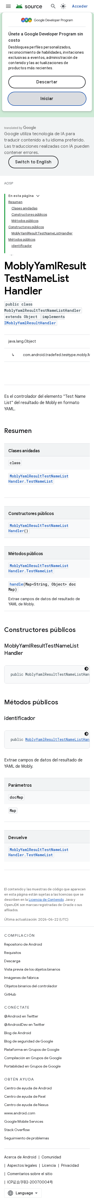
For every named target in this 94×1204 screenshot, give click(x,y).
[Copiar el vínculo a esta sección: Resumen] (37, 431)
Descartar (47, 82)
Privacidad (70, 1165)
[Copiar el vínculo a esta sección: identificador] (40, 719)
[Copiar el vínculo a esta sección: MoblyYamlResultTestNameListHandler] (28, 653)
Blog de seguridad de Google (28, 1041)
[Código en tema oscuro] (86, 669)
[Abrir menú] (8, 6)
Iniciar (47, 98)
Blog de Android (17, 1033)
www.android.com (19, 1113)
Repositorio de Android (23, 944)
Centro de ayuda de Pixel (24, 1096)
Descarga (12, 961)
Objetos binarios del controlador (30, 986)
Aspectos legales (22, 1165)
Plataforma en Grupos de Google (31, 1049)
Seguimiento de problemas (26, 1138)
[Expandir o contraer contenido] (38, 196)
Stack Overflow (17, 1129)
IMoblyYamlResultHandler (30, 322)
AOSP (8, 183)
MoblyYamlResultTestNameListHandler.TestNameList (38, 479)
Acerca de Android (20, 1157)
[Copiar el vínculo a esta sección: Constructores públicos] (81, 630)
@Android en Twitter (21, 1016)
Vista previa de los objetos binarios (32, 969)
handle (16, 584)
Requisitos (12, 952)
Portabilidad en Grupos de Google (32, 1066)
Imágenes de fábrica (21, 977)
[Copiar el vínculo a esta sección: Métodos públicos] (63, 703)
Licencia (49, 1165)
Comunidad (51, 1157)
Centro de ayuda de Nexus (26, 1104)
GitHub (10, 994)
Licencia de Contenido (46, 899)
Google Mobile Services (23, 1121)
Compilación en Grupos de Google (33, 1058)
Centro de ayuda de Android (28, 1088)
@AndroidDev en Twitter (24, 1024)
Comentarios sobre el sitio (29, 1174)
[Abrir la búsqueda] (53, 6)
